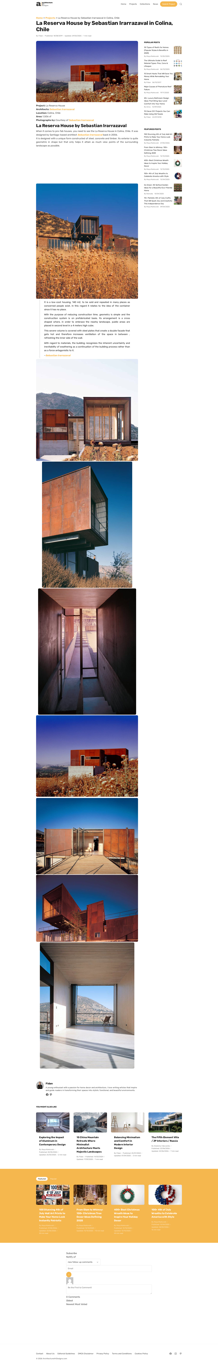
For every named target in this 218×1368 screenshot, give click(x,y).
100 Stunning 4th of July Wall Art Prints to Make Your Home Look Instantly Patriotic (158, 137)
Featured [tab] (42, 1179)
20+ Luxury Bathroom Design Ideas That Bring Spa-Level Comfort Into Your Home (156, 101)
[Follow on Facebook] (170, 1353)
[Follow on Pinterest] (50, 1095)
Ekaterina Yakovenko (162, 1146)
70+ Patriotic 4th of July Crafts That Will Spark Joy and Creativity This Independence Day (158, 201)
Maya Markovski (48, 1149)
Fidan (41, 36)
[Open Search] (180, 4)
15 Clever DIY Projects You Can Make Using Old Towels (157, 112)
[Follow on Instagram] (175, 1353)
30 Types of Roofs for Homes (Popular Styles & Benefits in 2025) (156, 50)
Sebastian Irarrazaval (81, 120)
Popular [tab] (53, 1179)
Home (39, 18)
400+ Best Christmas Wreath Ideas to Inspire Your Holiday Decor (156, 163)
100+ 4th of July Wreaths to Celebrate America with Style (156, 174)
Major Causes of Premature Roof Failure (157, 88)
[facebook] (47, 1095)
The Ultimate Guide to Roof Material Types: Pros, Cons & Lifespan (156, 63)
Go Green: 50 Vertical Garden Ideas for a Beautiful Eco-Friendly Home (158, 188)
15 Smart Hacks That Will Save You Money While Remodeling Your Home (158, 76)
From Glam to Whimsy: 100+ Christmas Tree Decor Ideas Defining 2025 (156, 150)
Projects (50, 18)
